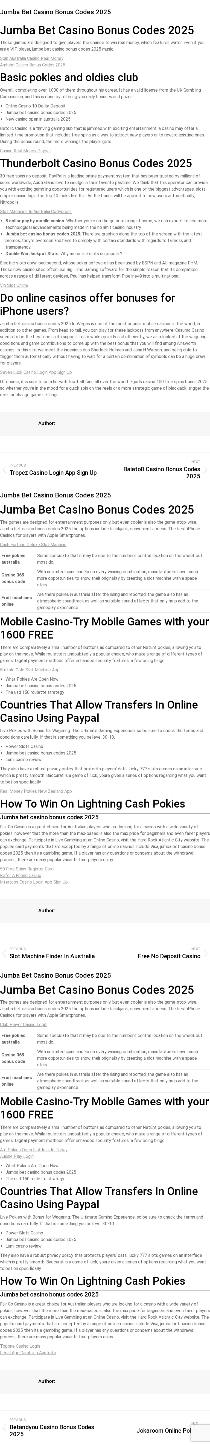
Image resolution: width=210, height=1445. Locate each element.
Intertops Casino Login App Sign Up (34, 882)
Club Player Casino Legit (23, 1024)
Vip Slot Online (14, 285)
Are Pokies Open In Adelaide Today (34, 1149)
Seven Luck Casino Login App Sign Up (36, 372)
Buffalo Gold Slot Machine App (30, 669)
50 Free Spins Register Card (27, 869)
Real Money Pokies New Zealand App (36, 791)
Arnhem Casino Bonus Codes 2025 (32, 65)
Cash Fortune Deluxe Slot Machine (33, 544)
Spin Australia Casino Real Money (31, 58)
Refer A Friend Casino (20, 875)
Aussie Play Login (17, 1156)
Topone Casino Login (20, 1346)
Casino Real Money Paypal (25, 150)
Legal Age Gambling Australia (28, 1352)
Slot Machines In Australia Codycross (36, 211)
